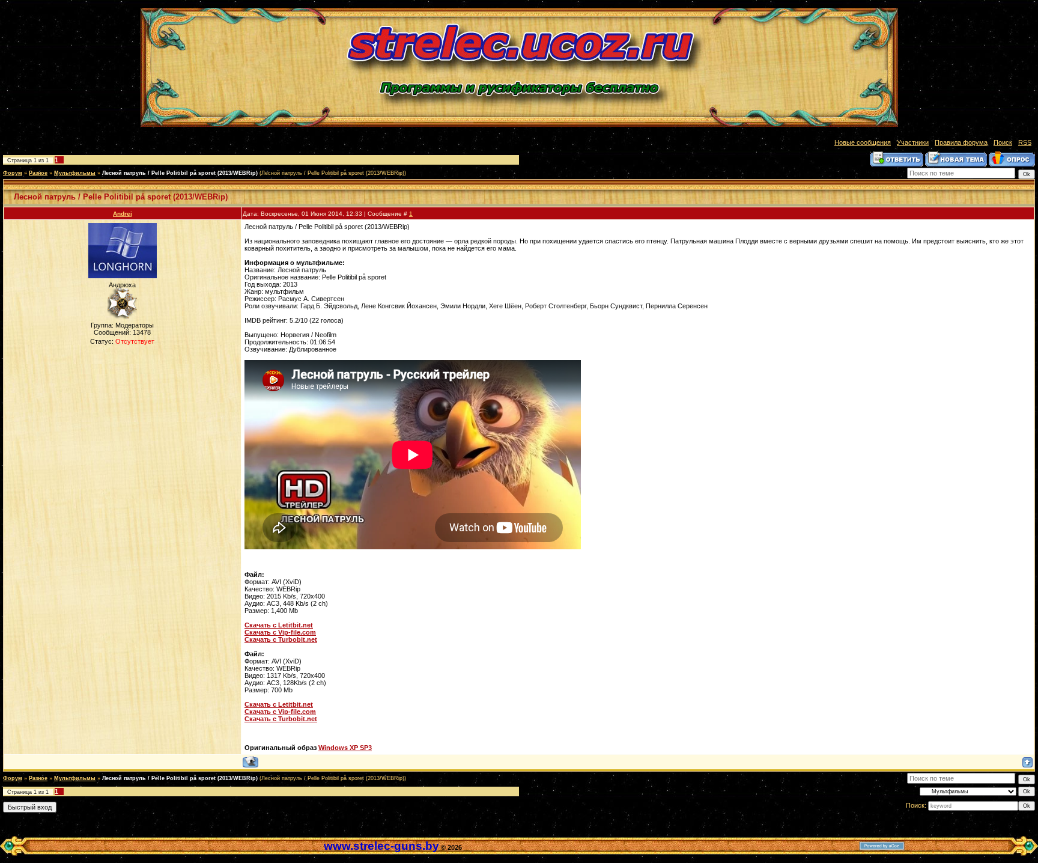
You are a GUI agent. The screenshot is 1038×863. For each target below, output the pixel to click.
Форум (12, 173)
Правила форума (961, 142)
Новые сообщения (862, 142)
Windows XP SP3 (345, 747)
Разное (38, 173)
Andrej (122, 213)
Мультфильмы (75, 173)
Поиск (1003, 142)
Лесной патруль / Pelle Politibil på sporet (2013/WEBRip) (180, 173)
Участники (913, 142)
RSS (1024, 142)
